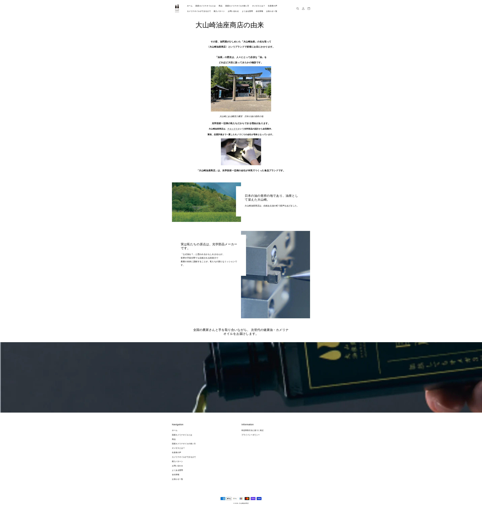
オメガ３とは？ (178, 448)
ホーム (174, 430)
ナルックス (232, 129)
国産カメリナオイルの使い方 (184, 444)
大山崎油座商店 (244, 503)
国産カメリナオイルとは (182, 435)
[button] (297, 8)
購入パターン (177, 461)
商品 (174, 439)
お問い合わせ (177, 466)
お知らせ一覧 (177, 479)
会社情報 (175, 475)
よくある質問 (177, 470)
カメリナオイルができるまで (184, 457)
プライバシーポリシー (251, 435)
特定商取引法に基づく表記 (252, 430)
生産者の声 (176, 452)
